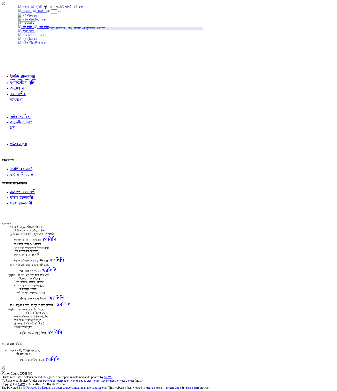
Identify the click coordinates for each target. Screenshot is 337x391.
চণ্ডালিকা (101, 28)
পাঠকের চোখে (10, 135)
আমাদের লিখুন (10, 152)
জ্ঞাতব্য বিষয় (9, 108)
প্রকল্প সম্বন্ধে (11, 51)
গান (69, 28)
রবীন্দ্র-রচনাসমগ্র (57, 28)
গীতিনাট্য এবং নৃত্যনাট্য (83, 28)
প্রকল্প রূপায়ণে (10, 59)
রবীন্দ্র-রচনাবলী (11, 67)
